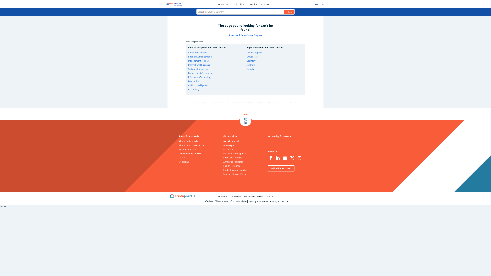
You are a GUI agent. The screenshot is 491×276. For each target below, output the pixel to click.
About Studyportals (188, 141)
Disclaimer (270, 196)
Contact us (184, 161)
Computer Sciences (197, 52)
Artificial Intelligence (198, 85)
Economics (193, 81)
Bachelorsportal (231, 141)
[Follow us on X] (292, 158)
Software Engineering (198, 69)
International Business (199, 65)
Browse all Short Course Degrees (245, 35)
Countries (252, 4)
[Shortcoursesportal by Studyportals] (174, 4)
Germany (251, 60)
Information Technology (199, 77)
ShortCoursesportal (233, 157)
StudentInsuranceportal (235, 170)
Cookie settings (235, 196)
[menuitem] (225, 4)
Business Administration (200, 56)
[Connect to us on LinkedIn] (278, 158)
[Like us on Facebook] (271, 158)
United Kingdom (254, 52)
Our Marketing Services (190, 153)
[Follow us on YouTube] (285, 158)
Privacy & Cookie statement (253, 196)
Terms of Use (222, 196)
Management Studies (198, 60)
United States (253, 56)
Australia (251, 65)
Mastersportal (230, 145)
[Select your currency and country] (271, 143)
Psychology (193, 89)
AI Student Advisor (188, 149)
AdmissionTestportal (233, 161)
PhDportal (228, 149)
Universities (239, 4)
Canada (250, 69)
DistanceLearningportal (234, 153)
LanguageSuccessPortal (234, 174)
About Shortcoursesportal (191, 145)
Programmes (223, 4)
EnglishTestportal (231, 165)
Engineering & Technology (200, 73)
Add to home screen (281, 168)
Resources (265, 4)
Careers (183, 157)
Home (188, 42)
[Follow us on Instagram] (299, 158)
